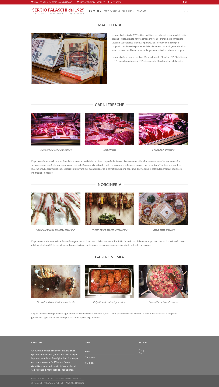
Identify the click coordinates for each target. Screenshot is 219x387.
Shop (87, 351)
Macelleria (95, 11)
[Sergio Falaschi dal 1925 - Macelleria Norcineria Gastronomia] (58, 11)
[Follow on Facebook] (183, 2)
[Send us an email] (186, 2)
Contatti (142, 11)
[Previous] (33, 58)
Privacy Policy (38, 378)
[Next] (105, 58)
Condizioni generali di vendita (64, 378)
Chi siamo (127, 11)
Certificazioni (112, 11)
